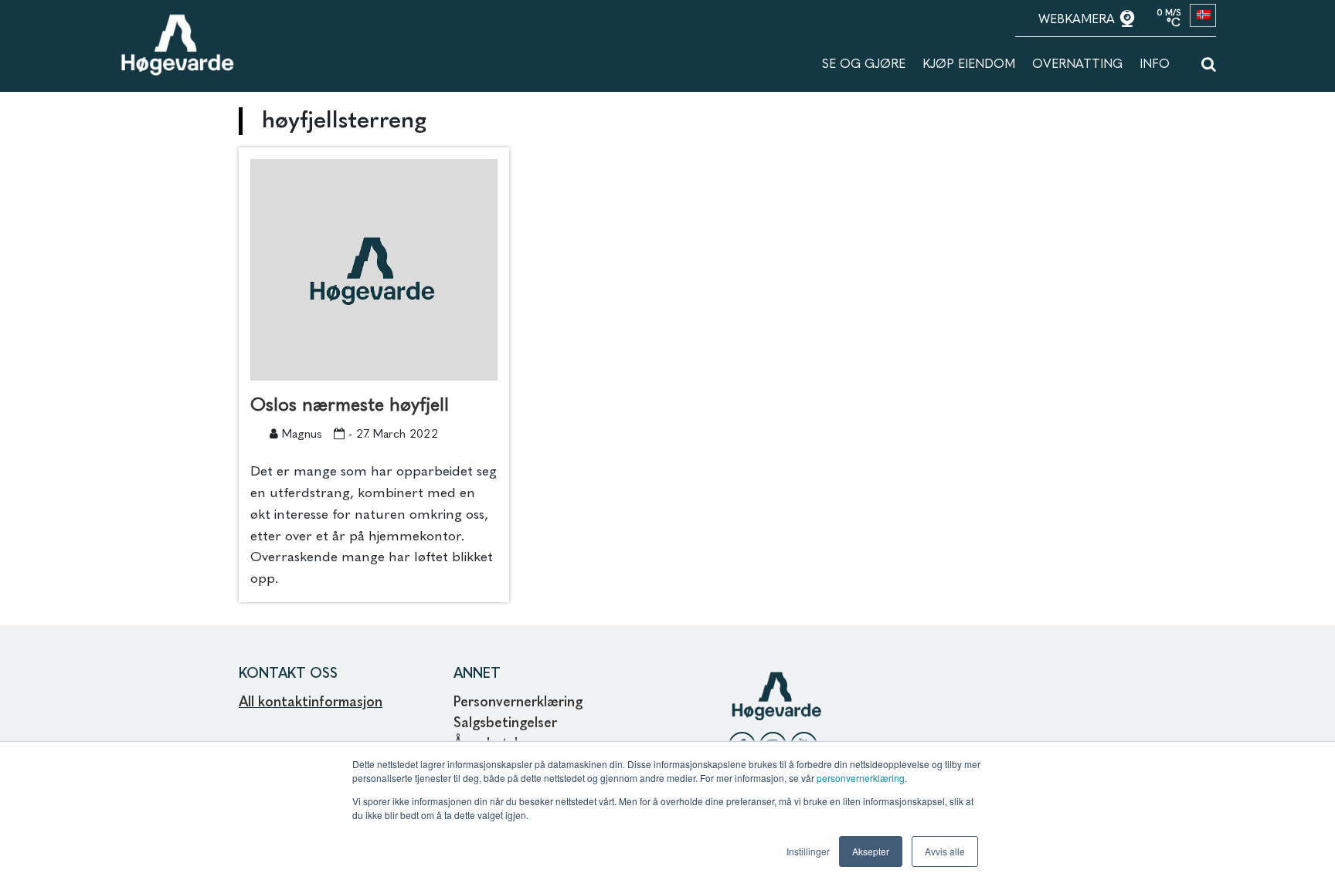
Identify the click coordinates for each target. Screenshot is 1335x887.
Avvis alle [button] (945, 851)
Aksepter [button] (870, 851)
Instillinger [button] (808, 851)
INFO (1155, 65)
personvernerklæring (861, 777)
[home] (177, 21)
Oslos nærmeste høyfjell (349, 406)
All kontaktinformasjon (310, 702)
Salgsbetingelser (505, 723)
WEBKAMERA (1078, 20)
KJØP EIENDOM (968, 65)
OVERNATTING (1077, 65)
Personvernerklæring (518, 702)
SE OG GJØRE (863, 65)
